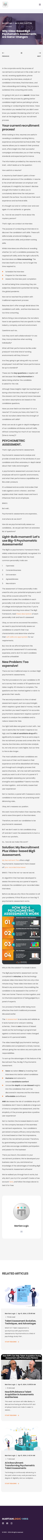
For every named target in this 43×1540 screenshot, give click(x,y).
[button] (3, 1537)
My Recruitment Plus (10, 860)
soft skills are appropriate (17, 637)
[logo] (15, 1518)
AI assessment (12, 1019)
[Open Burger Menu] (40, 4)
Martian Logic (7, 23)
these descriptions (24, 614)
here (11, 1182)
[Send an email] (21, 1232)
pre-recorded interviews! (15, 867)
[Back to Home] (5, 4)
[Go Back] (21, 53)
